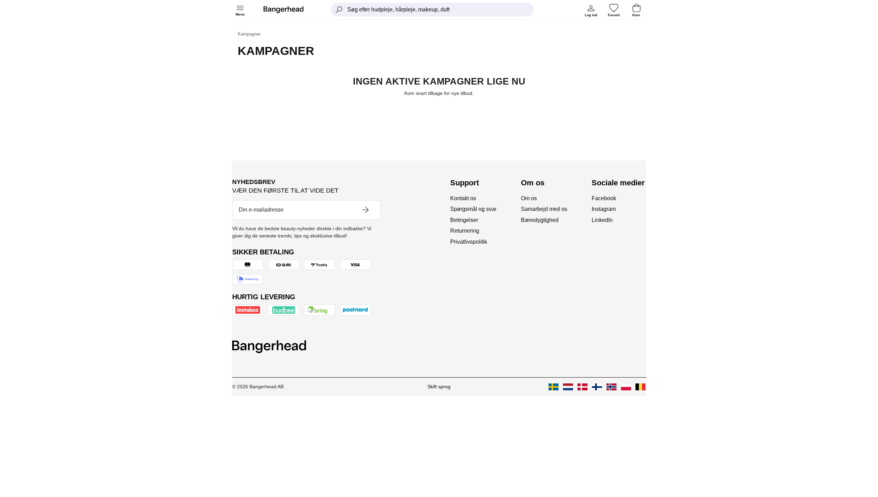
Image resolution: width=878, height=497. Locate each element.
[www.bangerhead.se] (553, 387)
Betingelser (464, 220)
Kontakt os (463, 198)
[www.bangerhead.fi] (597, 387)
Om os (529, 198)
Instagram (604, 209)
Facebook (604, 198)
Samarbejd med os (544, 209)
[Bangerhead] (289, 9)
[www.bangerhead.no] (611, 387)
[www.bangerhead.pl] (626, 387)
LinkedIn (602, 220)
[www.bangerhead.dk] (582, 387)
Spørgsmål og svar (473, 209)
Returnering (464, 231)
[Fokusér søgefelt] (339, 9)
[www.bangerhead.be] (640, 387)
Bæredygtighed (540, 220)
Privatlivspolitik (468, 242)
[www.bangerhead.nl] (568, 387)
